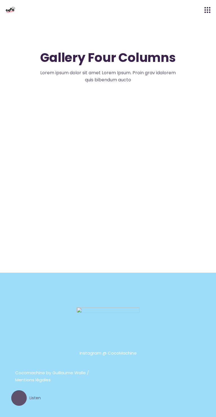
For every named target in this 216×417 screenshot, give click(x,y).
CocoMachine (122, 353)
